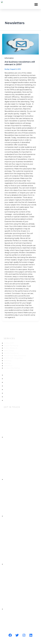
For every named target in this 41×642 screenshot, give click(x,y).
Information (9, 58)
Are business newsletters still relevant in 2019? (20, 63)
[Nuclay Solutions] (2, 2)
